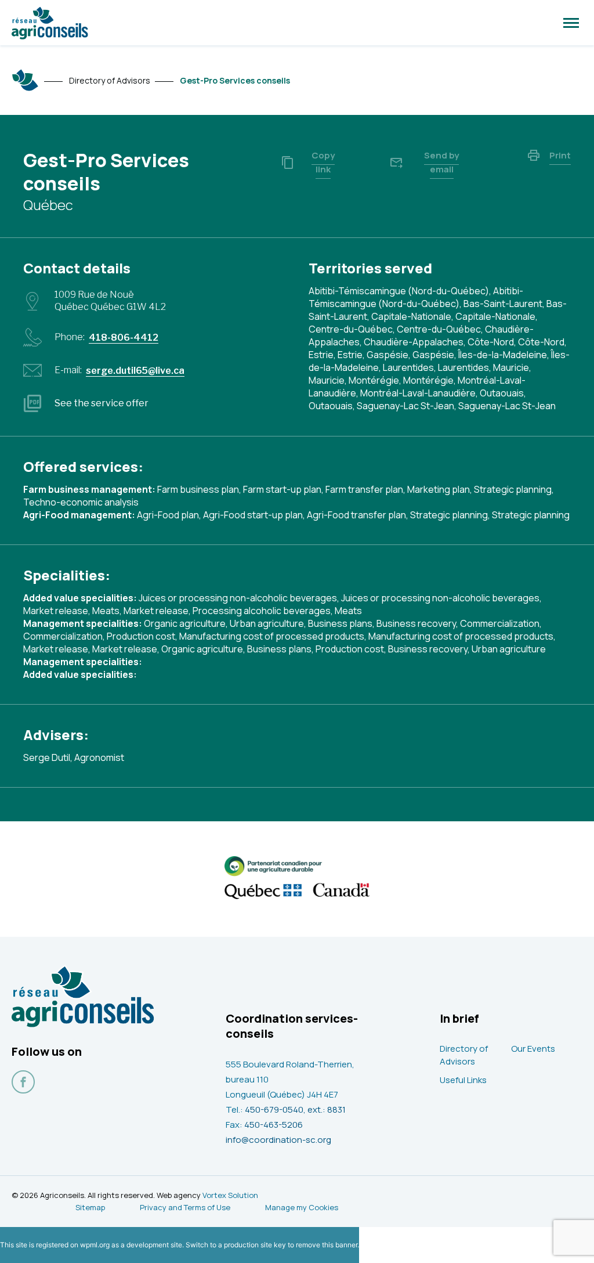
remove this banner (326, 1244)
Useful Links (463, 1080)
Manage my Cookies (301, 1207)
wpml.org (95, 1244)
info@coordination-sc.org (278, 1140)
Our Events (533, 1048)
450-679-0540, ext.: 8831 (295, 1109)
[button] (571, 23)
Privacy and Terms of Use (185, 1207)
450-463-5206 (273, 1124)
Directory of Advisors (464, 1054)
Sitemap (90, 1207)
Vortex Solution (230, 1195)
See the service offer (101, 403)
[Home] (25, 80)
